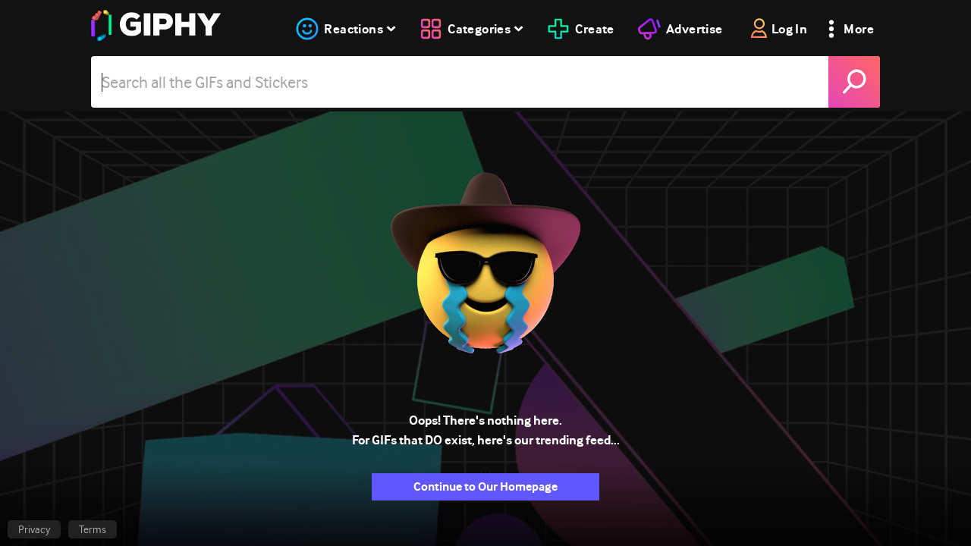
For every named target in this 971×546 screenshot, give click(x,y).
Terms (92, 529)
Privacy (34, 529)
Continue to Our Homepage (485, 486)
